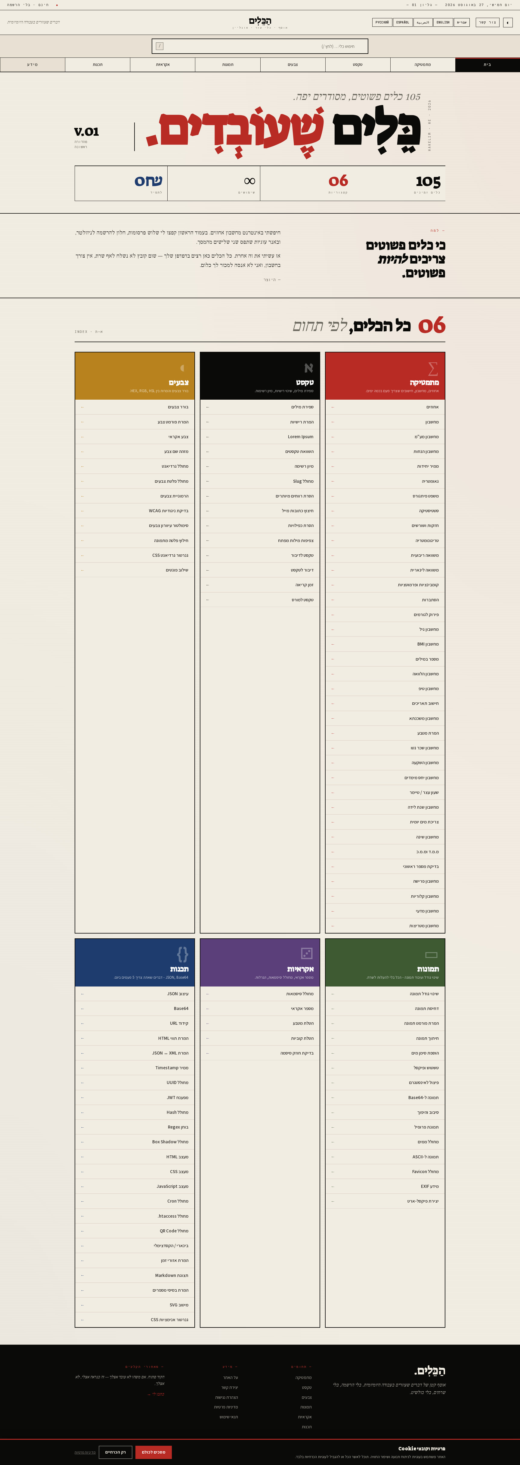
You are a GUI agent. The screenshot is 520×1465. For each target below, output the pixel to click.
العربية (423, 22)
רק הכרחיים (115, 1452)
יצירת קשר (229, 1387)
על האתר (230, 1377)
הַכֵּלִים (260, 22)
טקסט (358, 64)
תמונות (228, 64)
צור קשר (487, 22)
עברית (462, 22)
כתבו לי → (155, 1394)
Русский (382, 22)
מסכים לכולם (153, 1452)
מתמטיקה (423, 64)
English (443, 22)
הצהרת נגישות (226, 1397)
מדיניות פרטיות (226, 1407)
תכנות (98, 64)
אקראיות (163, 64)
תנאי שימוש (229, 1417)
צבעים (293, 64)
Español (403, 22)
